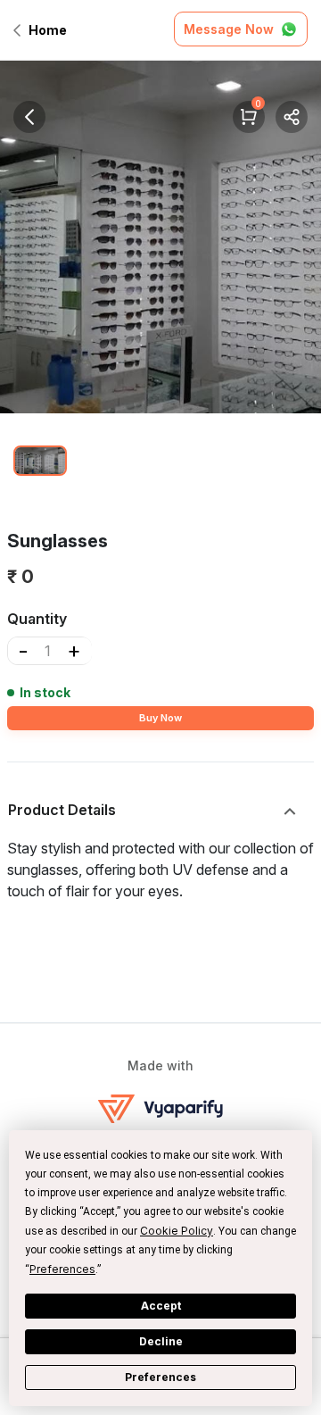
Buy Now (160, 718)
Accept (161, 1305)
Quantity (37, 619)
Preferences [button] (62, 1269)
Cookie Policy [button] (176, 1230)
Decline (161, 1341)
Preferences (160, 1377)
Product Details (62, 810)
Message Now (229, 29)
